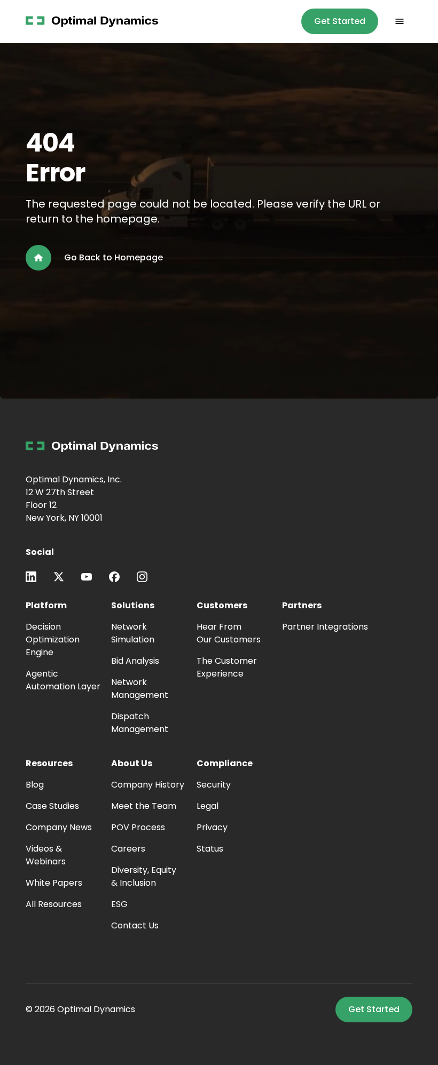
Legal (207, 806)
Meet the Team (143, 806)
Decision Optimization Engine (53, 639)
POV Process (138, 827)
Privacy (212, 827)
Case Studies (52, 806)
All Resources (54, 904)
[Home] (92, 446)
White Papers (54, 883)
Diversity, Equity (143, 876)
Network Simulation (132, 633)
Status (210, 849)
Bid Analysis (135, 661)
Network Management (139, 688)
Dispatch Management (139, 722)
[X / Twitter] (58, 576)
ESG (119, 904)
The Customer (227, 667)
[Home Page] (92, 21)
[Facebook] (114, 576)
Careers (128, 849)
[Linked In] (31, 576)
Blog (35, 784)
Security (214, 784)
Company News (59, 827)
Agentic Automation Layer (63, 680)
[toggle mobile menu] (399, 21)
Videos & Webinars (46, 855)
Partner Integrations (325, 627)
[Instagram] (142, 576)
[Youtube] (86, 576)
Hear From (229, 633)
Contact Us (135, 925)
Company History (147, 784)
